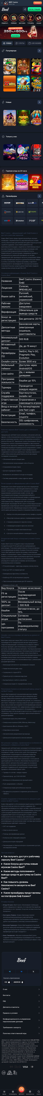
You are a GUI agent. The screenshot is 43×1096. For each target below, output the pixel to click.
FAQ (4, 1001)
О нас (5, 989)
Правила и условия (10, 1013)
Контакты (6, 995)
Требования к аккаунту (12, 1027)
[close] (2, 3)
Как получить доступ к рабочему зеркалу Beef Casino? (20, 858)
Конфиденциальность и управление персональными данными (16, 1020)
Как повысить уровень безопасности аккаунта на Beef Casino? (18, 885)
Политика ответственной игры (14, 1033)
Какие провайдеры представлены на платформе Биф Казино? (20, 894)
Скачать (37, 3)
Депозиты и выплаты (11, 1007)
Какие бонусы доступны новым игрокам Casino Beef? (19, 865)
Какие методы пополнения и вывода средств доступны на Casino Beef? (21, 874)
